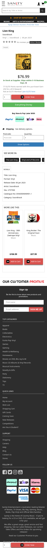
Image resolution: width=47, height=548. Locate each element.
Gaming (6, 348)
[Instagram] (15, 473)
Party (5, 374)
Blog (4, 451)
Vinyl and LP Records (30, 160)
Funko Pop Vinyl (9, 340)
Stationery (7, 377)
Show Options (23, 144)
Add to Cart (14, 261)
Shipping (6, 440)
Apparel (6, 325)
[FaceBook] (5, 473)
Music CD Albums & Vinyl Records (17, 362)
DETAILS (7, 169)
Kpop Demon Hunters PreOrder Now (23, 24)
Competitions (8, 423)
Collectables (8, 333)
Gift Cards (7, 412)
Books (7, 21)
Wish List (6, 405)
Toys (4, 381)
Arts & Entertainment (23, 21)
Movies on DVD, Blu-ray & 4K (14, 359)
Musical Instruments (11, 366)
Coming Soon (8, 416)
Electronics (7, 336)
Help (4, 447)
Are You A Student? (10, 427)
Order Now (29, 97)
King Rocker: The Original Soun (34, 231)
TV (4, 385)
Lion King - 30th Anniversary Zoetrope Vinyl (13, 233)
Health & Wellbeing (11, 351)
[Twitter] (10, 473)
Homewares (7, 355)
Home (5, 397)
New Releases (8, 420)
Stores (5, 458)
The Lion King (12, 160)
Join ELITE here (29, 91)
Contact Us (7, 454)
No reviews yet (23, 42)
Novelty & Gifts (9, 370)
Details (5, 47)
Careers (6, 443)
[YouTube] (21, 473)
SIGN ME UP (36, 309)
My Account (7, 401)
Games (5, 344)
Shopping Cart (9, 408)
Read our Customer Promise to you (23, 535)
